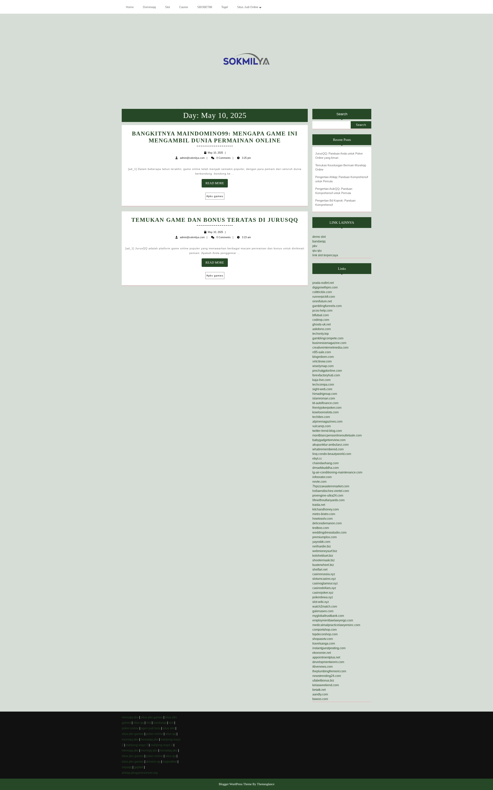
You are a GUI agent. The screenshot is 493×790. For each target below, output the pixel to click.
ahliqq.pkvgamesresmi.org (140, 772)
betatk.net (319, 689)
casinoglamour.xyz (325, 583)
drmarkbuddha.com (325, 467)
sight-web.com (322, 389)
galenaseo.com (322, 611)
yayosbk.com (321, 541)
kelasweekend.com (325, 685)
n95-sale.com (321, 352)
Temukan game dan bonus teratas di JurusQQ (214, 220)
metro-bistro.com (323, 514)
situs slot (169, 728)
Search (341, 114)
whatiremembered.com (328, 449)
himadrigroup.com (324, 393)
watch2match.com (324, 606)
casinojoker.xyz (322, 592)
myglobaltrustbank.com (328, 615)
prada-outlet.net (323, 282)
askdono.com (321, 329)
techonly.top (320, 333)
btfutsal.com (320, 315)
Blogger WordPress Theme (235, 784)
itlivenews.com (322, 666)
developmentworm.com (328, 662)
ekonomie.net (321, 652)
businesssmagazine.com (329, 343)
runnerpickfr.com (323, 296)
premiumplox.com (324, 537)
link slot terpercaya (325, 255)
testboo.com (320, 527)
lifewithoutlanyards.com (328, 500)
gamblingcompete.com (327, 338)
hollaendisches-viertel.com (330, 490)
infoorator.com (322, 477)
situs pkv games (152, 717)
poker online (130, 728)
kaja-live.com (321, 380)
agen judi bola (150, 728)
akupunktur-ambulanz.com (330, 444)
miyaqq (127, 767)
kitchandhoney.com (325, 509)
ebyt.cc (317, 458)
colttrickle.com (322, 292)
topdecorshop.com (325, 634)
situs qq (138, 722)
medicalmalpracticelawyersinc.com (336, 625)
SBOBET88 (204, 7)
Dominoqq (149, 7)
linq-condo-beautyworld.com (331, 454)
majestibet (170, 761)
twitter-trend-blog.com (327, 430)
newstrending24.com (326, 675)
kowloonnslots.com (325, 412)
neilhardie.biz (321, 546)
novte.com (319, 481)
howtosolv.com (322, 518)
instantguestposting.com (328, 648)
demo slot (319, 236)
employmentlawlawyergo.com (332, 620)
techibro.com (321, 417)
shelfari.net (319, 569)
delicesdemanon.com (327, 523)
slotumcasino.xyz (324, 578)
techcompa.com (323, 384)
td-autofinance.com (325, 403)
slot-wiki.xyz (320, 601)
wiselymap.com (323, 366)
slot (148, 722)
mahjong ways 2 (137, 745)
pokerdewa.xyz (322, 597)
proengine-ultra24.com (327, 495)
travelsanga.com (323, 643)
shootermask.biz (323, 560)
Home (130, 7)
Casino (183, 7)
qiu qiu (317, 250)
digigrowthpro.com (325, 287)
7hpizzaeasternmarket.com (330, 486)
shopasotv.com (322, 638)
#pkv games (214, 196)
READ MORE (216, 184)
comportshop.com (324, 629)
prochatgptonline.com (327, 370)
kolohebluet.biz (322, 555)
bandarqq (318, 241)
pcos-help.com (322, 310)
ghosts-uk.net (321, 324)
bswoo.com (320, 699)
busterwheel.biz (323, 564)
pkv (314, 246)
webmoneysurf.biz (324, 551)
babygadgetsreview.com (328, 440)
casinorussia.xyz (323, 574)
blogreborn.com (323, 356)
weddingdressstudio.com (329, 532)
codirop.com (320, 319)
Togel (224, 7)
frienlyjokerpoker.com (326, 407)
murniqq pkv (130, 739)
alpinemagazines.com (327, 421)
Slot (167, 7)
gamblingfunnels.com (327, 306)
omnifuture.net (322, 301)
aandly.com (320, 694)
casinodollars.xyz (324, 588)
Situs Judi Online (247, 7)
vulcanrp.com (321, 426)
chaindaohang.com (325, 463)
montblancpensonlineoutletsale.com (337, 435)
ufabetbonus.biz (323, 680)
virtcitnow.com (322, 361)
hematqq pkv (149, 739)
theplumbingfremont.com (329, 671)
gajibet (138, 767)
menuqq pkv (130, 717)
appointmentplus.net (326, 657)
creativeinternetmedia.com (330, 347)
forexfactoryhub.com (326, 375)
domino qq (153, 761)
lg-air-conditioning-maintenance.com (337, 472)
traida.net (318, 504)
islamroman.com (323, 398)
